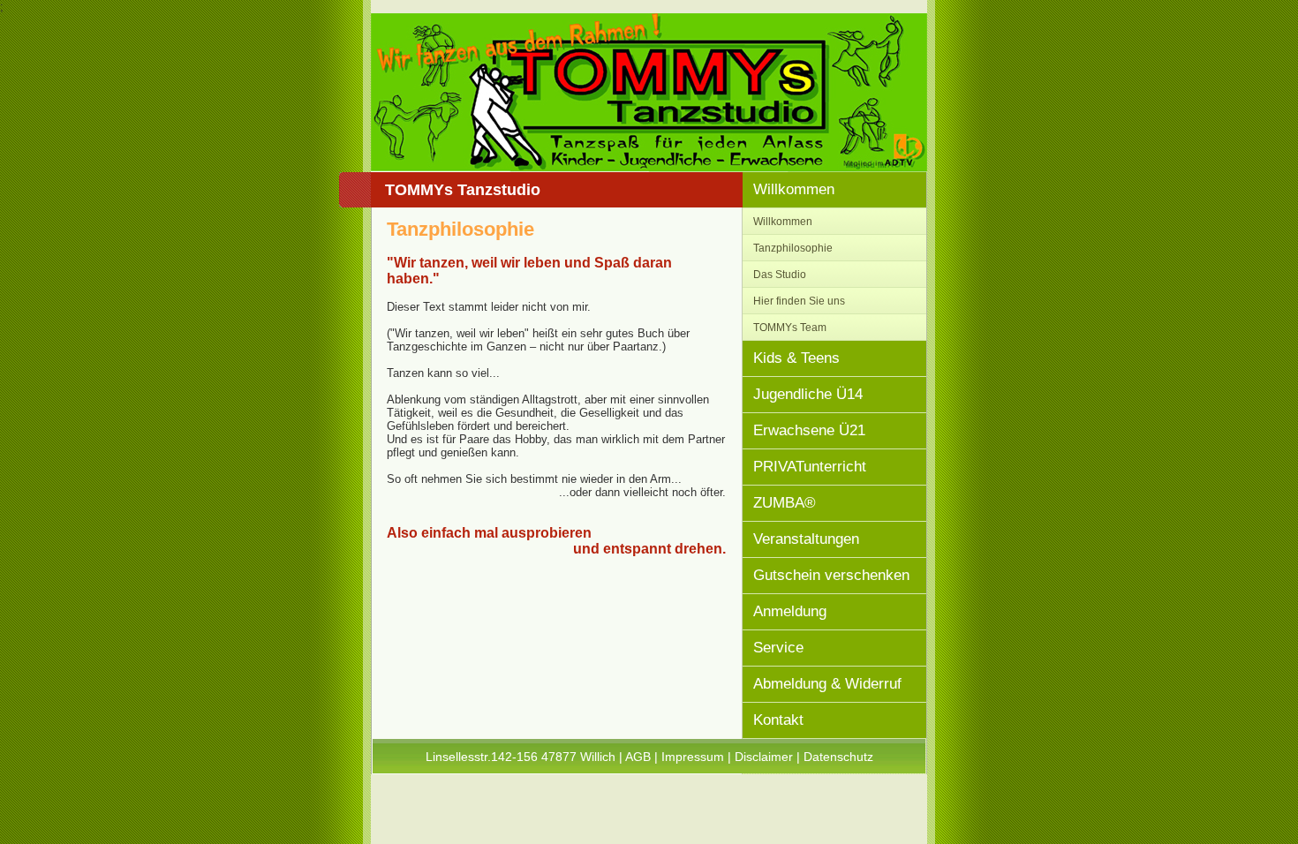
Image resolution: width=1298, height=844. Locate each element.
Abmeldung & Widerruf (827, 683)
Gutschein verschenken (831, 575)
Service (778, 647)
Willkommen (793, 189)
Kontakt (778, 720)
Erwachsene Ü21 (809, 430)
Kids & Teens (796, 358)
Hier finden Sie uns (799, 300)
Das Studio (779, 274)
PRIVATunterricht (809, 466)
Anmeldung (789, 611)
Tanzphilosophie (793, 247)
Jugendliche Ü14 (808, 394)
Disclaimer (764, 757)
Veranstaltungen (806, 539)
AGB (638, 757)
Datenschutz (838, 757)
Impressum (692, 757)
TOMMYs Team (789, 327)
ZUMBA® (784, 502)
